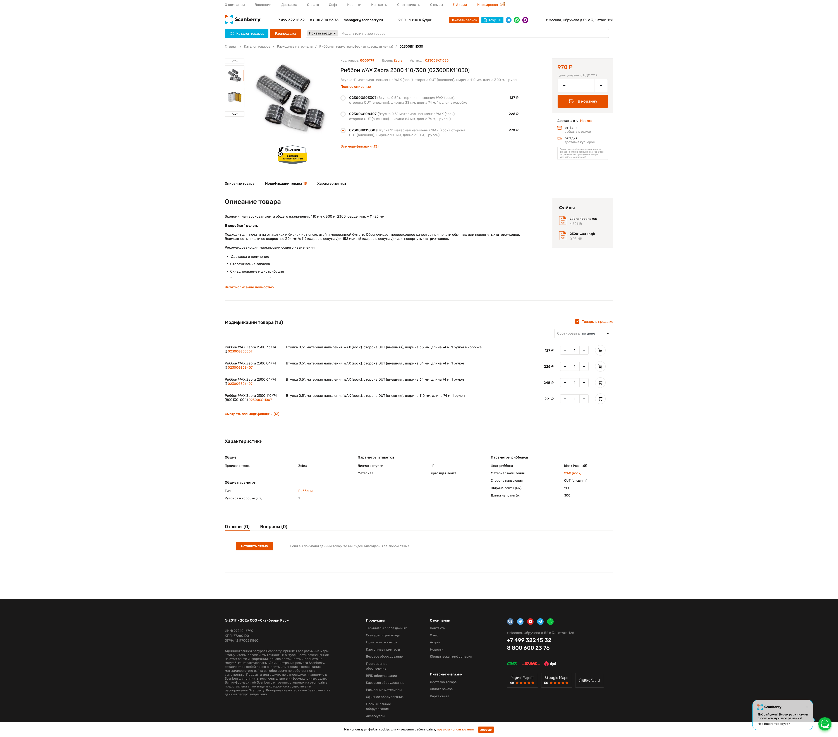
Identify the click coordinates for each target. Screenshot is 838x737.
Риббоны (305, 491)
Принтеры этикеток (381, 642)
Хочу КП (494, 20)
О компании (235, 5)
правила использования (455, 729)
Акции (435, 642)
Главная (231, 46)
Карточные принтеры (383, 649)
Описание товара (239, 183)
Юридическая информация (451, 656)
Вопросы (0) (273, 526)
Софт (333, 5)
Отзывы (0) (237, 526)
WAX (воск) (572, 473)
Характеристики (331, 183)
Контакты (379, 5)
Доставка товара (443, 682)
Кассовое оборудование (385, 683)
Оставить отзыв (254, 546)
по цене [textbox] (576, 333)
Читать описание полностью (249, 287)
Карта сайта (439, 696)
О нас (434, 635)
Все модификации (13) (359, 146)
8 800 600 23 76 (324, 20)
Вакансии (263, 5)
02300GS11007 (260, 400)
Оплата (313, 5)
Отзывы (436, 5)
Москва (586, 121)
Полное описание (355, 87)
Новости (354, 5)
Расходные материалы (295, 46)
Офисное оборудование (385, 697)
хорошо (486, 730)
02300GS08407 (240, 367)
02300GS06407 (240, 384)
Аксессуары (375, 716)
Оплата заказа (441, 689)
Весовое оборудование (384, 656)
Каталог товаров (257, 46)
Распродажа (285, 33)
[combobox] (583, 333)
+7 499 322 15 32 (290, 20)
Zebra (398, 60)
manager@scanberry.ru (363, 20)
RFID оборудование (381, 676)
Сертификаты (408, 5)
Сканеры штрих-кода (383, 635)
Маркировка (488, 5)
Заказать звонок (464, 20)
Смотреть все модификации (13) (252, 414)
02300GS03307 (240, 351)
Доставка (289, 5)
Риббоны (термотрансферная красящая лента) (356, 46)
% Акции (460, 5)
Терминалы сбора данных (386, 628)
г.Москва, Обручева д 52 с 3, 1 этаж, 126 (579, 20)
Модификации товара (286, 183)
